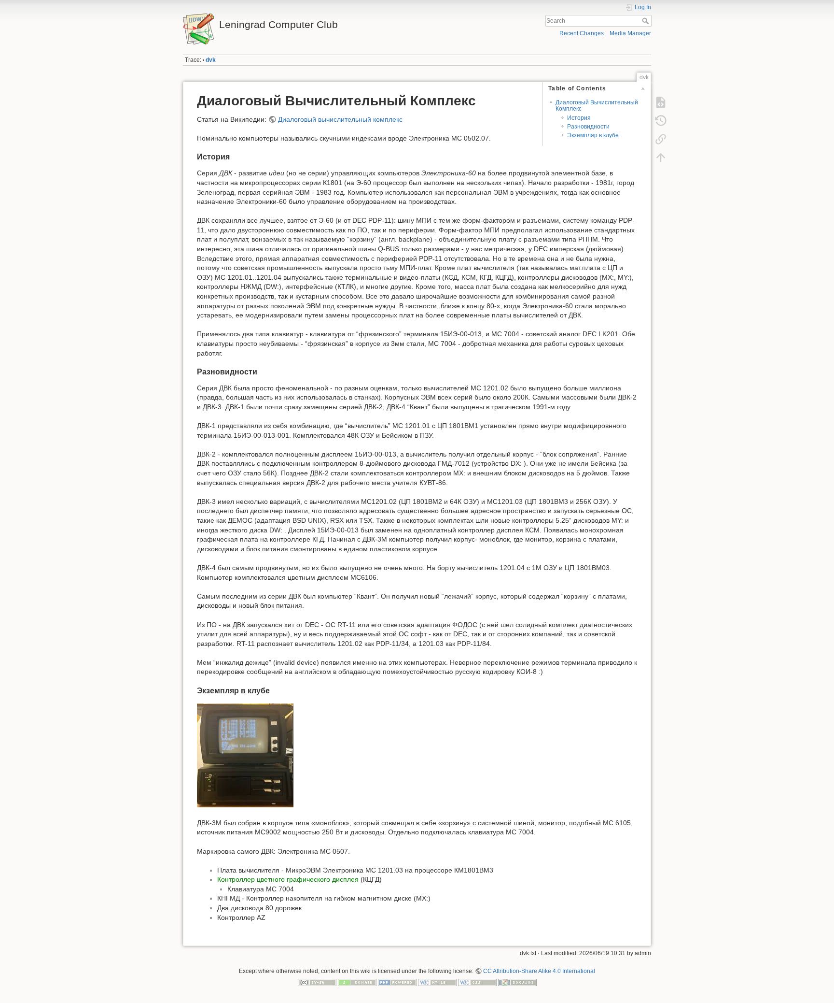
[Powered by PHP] (397, 982)
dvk (211, 60)
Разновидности (588, 126)
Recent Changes (581, 33)
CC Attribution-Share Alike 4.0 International (539, 971)
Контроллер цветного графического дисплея (288, 879)
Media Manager (630, 33)
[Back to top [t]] (661, 157)
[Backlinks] (661, 139)
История (579, 118)
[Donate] (357, 982)
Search (646, 20)
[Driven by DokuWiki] (517, 982)
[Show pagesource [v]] (661, 102)
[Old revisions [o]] (661, 121)
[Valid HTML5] (437, 982)
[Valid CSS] (477, 982)
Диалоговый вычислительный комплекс (340, 119)
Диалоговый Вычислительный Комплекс (597, 105)
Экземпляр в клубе (593, 135)
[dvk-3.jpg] (245, 755)
